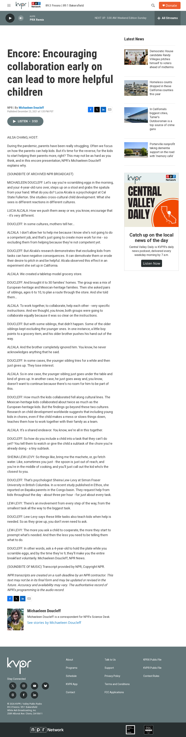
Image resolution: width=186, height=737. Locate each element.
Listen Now (151, 263)
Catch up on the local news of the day (151, 237)
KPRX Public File (152, 659)
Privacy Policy (112, 676)
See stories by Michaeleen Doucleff (54, 622)
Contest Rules (151, 676)
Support (109, 668)
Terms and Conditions (117, 684)
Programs (71, 668)
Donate (171, 5)
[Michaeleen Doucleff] (15, 619)
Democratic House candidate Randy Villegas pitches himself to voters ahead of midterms (162, 59)
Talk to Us (110, 659)
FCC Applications (114, 692)
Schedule (71, 676)
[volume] (21, 18)
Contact (70, 692)
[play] (10, 18)
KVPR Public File (152, 668)
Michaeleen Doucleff (31, 107)
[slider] (26, 18)
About (69, 659)
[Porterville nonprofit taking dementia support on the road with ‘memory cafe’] (136, 150)
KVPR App (72, 684)
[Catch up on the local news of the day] (151, 200)
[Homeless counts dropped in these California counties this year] (136, 88)
